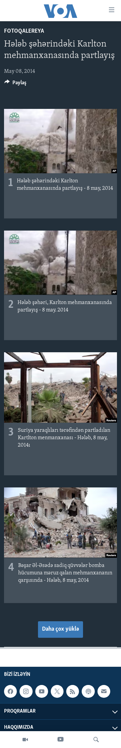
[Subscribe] (103, 691)
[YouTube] (60, 739)
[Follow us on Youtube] (41, 691)
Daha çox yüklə (60, 629)
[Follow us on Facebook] (10, 691)
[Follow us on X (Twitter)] (57, 691)
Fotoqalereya (24, 31)
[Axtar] (96, 739)
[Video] (25, 739)
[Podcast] (88, 691)
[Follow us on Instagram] (25, 691)
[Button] (15, 84)
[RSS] (72, 691)
